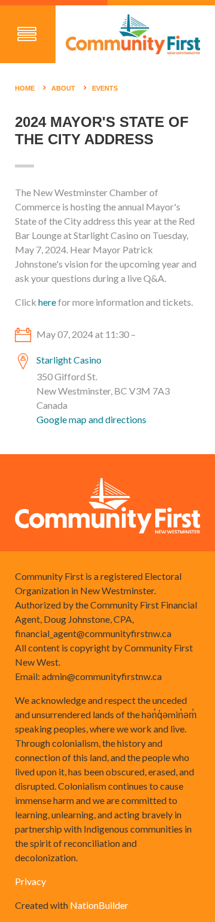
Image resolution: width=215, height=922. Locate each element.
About (63, 88)
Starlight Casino (69, 359)
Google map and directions (91, 419)
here (47, 302)
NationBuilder (99, 905)
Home (25, 88)
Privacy (30, 881)
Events (105, 88)
